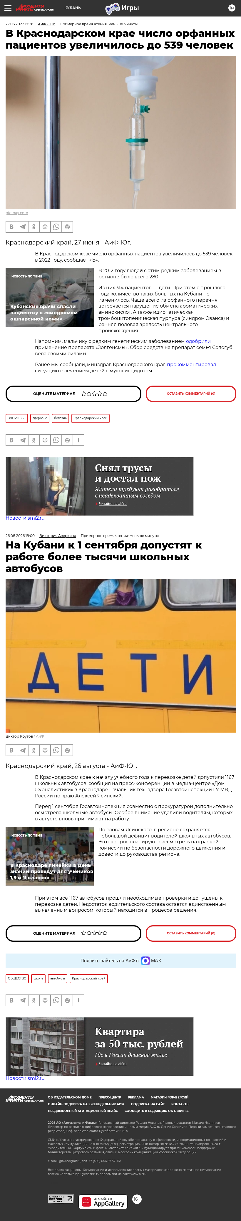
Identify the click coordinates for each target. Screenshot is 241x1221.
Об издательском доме (70, 1097)
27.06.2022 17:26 (19, 24)
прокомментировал (191, 364)
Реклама (136, 1097)
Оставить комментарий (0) (191, 394)
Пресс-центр (109, 1097)
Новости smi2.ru (25, 518)
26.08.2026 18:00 (20, 535)
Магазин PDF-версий (169, 1097)
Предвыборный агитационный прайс (83, 1111)
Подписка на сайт (148, 1104)
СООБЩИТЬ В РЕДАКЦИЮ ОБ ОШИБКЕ (157, 1111)
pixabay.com (17, 213)
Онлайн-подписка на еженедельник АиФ (86, 1104)
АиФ (40, 736)
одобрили (198, 341)
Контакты (180, 1104)
